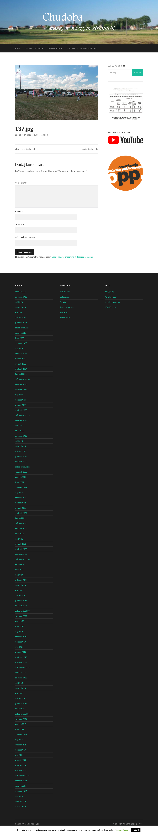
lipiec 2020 (19, 569)
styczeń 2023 (20, 451)
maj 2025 (19, 348)
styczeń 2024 (20, 405)
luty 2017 (19, 755)
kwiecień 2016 (21, 801)
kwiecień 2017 (21, 744)
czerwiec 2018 (21, 677)
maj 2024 (19, 394)
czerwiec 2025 (21, 343)
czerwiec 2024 (21, 389)
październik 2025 (22, 327)
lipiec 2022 (19, 482)
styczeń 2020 (20, 595)
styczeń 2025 (20, 364)
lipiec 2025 (19, 338)
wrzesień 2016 (21, 780)
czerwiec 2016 (21, 791)
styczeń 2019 (20, 652)
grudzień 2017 (21, 703)
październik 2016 (22, 775)
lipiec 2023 (19, 430)
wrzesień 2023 (21, 420)
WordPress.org (111, 307)
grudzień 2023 (21, 410)
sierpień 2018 (20, 672)
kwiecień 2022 (21, 497)
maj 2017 (19, 739)
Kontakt (71, 48)
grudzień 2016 (21, 765)
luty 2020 (19, 590)
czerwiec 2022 (21, 487)
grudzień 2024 (21, 369)
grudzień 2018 (21, 657)
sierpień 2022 (20, 477)
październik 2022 (22, 467)
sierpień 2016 (20, 786)
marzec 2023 (20, 446)
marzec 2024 (20, 400)
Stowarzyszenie (33, 48)
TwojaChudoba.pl (30, 824)
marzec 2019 (20, 642)
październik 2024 (22, 379)
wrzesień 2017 (21, 719)
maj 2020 (19, 575)
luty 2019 (19, 647)
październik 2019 (22, 611)
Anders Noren (130, 824)
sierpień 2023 (20, 425)
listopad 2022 (21, 461)
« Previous (25, 149)
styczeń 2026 (20, 317)
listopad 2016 (21, 770)
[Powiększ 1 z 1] (140, 90)
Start (17, 48)
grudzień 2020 (21, 549)
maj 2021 (19, 539)
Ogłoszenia (64, 297)
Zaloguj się (109, 291)
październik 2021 (22, 523)
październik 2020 (22, 559)
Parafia (63, 302)
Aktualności (65, 291)
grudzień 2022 (21, 456)
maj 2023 (19, 441)
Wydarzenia (65, 317)
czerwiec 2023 (21, 436)
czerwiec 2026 (21, 297)
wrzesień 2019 (21, 616)
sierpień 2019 (20, 621)
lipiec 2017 (19, 729)
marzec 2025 (20, 358)
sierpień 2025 (20, 333)
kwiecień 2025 (21, 353)
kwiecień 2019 (21, 636)
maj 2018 (19, 683)
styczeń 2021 (20, 544)
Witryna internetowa (25, 237)
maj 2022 (19, 492)
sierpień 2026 (20, 291)
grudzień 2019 (21, 600)
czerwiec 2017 (21, 734)
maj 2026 (19, 302)
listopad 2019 (21, 605)
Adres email (21, 224)
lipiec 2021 (19, 533)
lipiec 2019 (19, 626)
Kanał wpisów (111, 297)
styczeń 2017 (20, 760)
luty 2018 (19, 693)
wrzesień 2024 (21, 384)
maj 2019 (19, 631)
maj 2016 (19, 796)
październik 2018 (22, 667)
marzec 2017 (20, 750)
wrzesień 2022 (21, 472)
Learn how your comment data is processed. (72, 256)
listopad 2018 (21, 662)
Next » (90, 149)
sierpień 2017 (20, 724)
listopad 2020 (21, 554)
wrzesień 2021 (21, 528)
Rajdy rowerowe (67, 307)
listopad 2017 (21, 708)
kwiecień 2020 (21, 580)
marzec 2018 (20, 688)
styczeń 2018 (20, 698)
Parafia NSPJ (54, 48)
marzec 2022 (20, 502)
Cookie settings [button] (121, 830)
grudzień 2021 (21, 513)
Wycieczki (64, 312)
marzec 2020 (20, 585)
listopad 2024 (21, 374)
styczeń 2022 (20, 508)
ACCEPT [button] (136, 830)
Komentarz (21, 182)
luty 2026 (19, 312)
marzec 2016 (20, 806)
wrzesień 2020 (21, 564)
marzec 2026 (20, 307)
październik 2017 (22, 714)
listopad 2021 (21, 518)
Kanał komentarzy (112, 302)
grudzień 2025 (21, 322)
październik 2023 (22, 415)
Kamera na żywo (88, 48)
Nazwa (19, 211)
